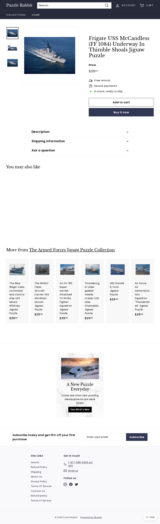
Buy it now (121, 112)
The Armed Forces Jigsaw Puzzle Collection (72, 250)
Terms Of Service (41, 486)
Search (35, 462)
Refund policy (39, 495)
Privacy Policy (39, 481)
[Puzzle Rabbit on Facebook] (70, 484)
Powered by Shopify (91, 517)
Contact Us (38, 491)
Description (41, 132)
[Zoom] (49, 55)
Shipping (36, 472)
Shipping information (48, 141)
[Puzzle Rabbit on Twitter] (76, 484)
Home (36, 14)
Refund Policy (39, 467)
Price (92, 65)
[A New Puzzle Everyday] (80, 368)
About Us (36, 476)
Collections (16, 14)
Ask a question (43, 150)
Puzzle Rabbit (19, 5)
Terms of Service (41, 500)
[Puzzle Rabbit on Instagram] (65, 484)
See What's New (80, 409)
